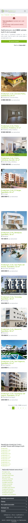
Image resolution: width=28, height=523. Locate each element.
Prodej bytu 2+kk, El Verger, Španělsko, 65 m (11, 191)
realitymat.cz (9, 517)
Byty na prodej (6, 477)
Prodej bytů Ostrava (7, 489)
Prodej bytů (7, 14)
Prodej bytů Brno (6, 485)
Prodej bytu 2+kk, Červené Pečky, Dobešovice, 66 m (13, 95)
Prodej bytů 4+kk (6, 460)
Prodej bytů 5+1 (5, 465)
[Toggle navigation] (25, 11)
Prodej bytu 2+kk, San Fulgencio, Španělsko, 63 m (13, 362)
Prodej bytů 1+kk (5, 450)
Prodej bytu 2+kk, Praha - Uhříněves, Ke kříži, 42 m (10, 159)
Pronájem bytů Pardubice (9, 494)
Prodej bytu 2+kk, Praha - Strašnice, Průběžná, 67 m (11, 127)
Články (3, 501)
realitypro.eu (7, 515)
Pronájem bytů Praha (8, 475)
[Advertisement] (14, 4)
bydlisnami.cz (20, 515)
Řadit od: (19, 45)
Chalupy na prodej (7, 484)
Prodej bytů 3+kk (6, 457)
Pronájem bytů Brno (7, 482)
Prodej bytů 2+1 (5, 455)
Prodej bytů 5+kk (6, 464)
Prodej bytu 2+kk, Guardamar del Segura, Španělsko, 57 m (13, 394)
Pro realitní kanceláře (7, 504)
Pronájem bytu (6, 472)
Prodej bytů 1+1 (5, 452)
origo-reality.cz (18, 517)
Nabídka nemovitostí (7, 498)
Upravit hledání (14, 41)
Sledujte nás (5, 508)
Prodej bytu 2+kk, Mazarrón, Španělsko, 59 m (11, 330)
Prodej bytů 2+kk (6, 453)
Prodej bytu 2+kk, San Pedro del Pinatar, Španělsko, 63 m (13, 266)
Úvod (2, 14)
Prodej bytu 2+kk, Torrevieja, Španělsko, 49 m (11, 298)
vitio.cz (13, 515)
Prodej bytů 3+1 (5, 459)
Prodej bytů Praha (7, 480)
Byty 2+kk (13, 14)
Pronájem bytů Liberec (8, 491)
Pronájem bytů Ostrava (8, 487)
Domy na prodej (6, 473)
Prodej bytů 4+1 (5, 462)
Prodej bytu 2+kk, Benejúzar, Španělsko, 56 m (11, 233)
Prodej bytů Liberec (7, 492)
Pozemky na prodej (7, 479)
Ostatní (3, 511)
